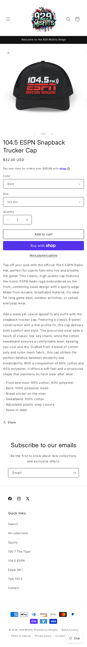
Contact (13, 588)
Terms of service (21, 635)
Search (13, 524)
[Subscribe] (74, 473)
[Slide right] (52, 134)
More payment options (43, 255)
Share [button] (12, 422)
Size (6, 193)
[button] (8, 19)
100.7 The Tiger (19, 551)
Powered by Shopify (46, 629)
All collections (18, 533)
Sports (13, 542)
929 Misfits (26, 629)
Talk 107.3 (15, 578)
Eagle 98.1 (15, 569)
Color (6, 176)
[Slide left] (34, 134)
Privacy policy (43, 635)
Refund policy (70, 629)
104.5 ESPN (16, 560)
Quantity (8, 211)
